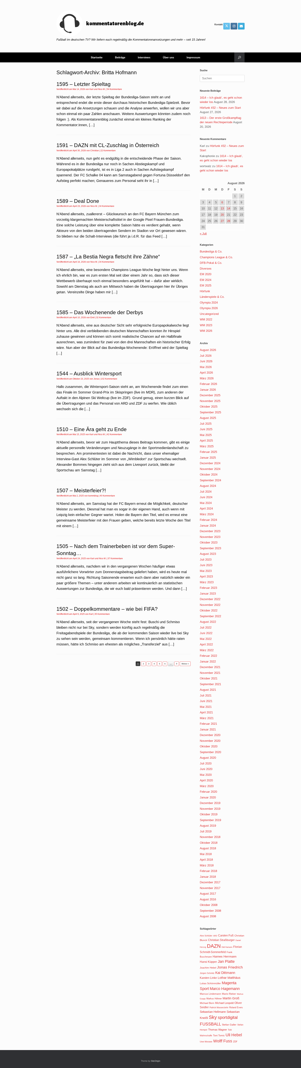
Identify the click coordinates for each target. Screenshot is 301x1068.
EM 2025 (205, 285)
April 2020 (206, 780)
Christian (94, 150)
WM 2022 (206, 319)
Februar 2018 (208, 871)
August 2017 (208, 893)
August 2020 (208, 757)
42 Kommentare (114, 434)
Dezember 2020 (210, 735)
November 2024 (210, 469)
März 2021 (207, 718)
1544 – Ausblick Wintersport (89, 373)
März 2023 (207, 582)
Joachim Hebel (208, 967)
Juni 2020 (206, 769)
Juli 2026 (205, 355)
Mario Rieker (229, 994)
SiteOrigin (155, 1061)
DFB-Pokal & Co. (211, 263)
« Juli (203, 233)
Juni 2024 (206, 497)
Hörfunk (205, 291)
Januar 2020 (208, 797)
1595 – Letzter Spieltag (83, 84)
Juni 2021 (206, 701)
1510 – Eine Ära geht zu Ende (91, 429)
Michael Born (207, 1003)
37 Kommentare (115, 558)
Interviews (144, 57)
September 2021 (210, 684)
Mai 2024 (206, 503)
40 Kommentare (107, 496)
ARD (215, 936)
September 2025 (210, 412)
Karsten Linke (208, 977)
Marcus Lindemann (210, 993)
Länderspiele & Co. (212, 296)
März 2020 (207, 786)
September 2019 (210, 820)
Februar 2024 (208, 520)
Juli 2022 (205, 627)
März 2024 (207, 514)
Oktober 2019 (208, 814)
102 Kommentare (109, 379)
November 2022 (210, 605)
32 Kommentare (103, 317)
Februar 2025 (208, 452)
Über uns (168, 57)
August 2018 (208, 848)
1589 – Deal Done (77, 201)
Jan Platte (226, 961)
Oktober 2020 (208, 746)
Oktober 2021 (208, 678)
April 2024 (206, 508)
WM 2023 (206, 325)
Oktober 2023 (208, 542)
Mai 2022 (206, 639)
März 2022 (207, 650)
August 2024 (208, 486)
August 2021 (208, 689)
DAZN (214, 946)
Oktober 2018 (208, 842)
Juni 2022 (206, 633)
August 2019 (208, 825)
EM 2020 (205, 274)
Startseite (96, 57)
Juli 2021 (205, 695)
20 (222, 214)
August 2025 (208, 418)
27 (222, 221)
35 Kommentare (102, 614)
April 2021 (206, 712)
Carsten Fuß (226, 935)
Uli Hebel (234, 1035)
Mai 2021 (206, 707)
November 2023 (210, 537)
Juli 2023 (205, 559)
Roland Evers (236, 1007)
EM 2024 (205, 280)
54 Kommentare (114, 89)
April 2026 (206, 372)
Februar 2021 (208, 723)
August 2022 (208, 621)
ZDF (235, 1041)
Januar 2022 (208, 661)
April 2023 (206, 576)
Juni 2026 (206, 361)
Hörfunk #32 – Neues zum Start (220, 107)
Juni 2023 (206, 565)
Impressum (193, 57)
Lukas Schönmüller (210, 983)
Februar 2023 (208, 587)
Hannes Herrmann (224, 956)
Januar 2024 (208, 525)
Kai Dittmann (225, 973)
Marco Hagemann (225, 988)
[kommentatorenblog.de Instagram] (234, 26)
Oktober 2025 (208, 406)
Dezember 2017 (210, 882)
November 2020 (210, 740)
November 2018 (210, 837)
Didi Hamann (227, 947)
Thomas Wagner (217, 1029)
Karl (91, 89)
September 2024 (210, 480)
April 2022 (206, 644)
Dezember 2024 (210, 463)
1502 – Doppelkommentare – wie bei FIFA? (107, 609)
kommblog (93, 496)
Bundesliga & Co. (211, 251)
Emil (92, 317)
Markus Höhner (214, 998)
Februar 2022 (208, 655)
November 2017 (210, 888)
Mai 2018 (206, 854)
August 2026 (208, 350)
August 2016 (208, 899)
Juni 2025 (206, 429)
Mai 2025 (206, 435)
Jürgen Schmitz (207, 973)
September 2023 (210, 548)
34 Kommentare (106, 206)
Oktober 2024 (208, 474)
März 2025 (207, 446)
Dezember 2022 (210, 599)
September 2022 (210, 616)
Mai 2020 (206, 774)
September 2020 (210, 752)
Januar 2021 (208, 729)
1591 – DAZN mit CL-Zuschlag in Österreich (107, 145)
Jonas (96, 379)
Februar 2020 (208, 791)
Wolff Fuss (222, 1041)
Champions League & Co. (216, 257)
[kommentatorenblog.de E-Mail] (241, 26)
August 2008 (208, 916)
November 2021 (210, 673)
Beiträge (120, 57)
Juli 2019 (205, 831)
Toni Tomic (219, 1035)
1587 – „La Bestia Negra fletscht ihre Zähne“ (108, 256)
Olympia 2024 (209, 302)
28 (228, 221)
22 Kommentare (108, 150)
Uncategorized (209, 314)
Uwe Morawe (206, 1041)
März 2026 (207, 378)
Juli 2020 (205, 763)
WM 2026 (206, 330)
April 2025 (206, 440)
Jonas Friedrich (230, 967)
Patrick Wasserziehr (219, 1007)
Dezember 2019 (210, 803)
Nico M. (101, 89)
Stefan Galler (229, 1024)
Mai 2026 (206, 367)
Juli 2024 (205, 491)
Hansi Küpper (208, 961)
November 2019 (210, 808)
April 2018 (206, 859)
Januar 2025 (208, 457)
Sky (213, 1017)
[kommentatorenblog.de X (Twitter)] (226, 26)
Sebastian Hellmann (213, 1011)
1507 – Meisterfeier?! (81, 490)
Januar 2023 (208, 593)
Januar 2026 (208, 389)
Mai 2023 (206, 571)
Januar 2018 (208, 876)
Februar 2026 (208, 384)
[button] (239, 57)
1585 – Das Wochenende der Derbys (99, 312)
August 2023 (208, 554)
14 (228, 208)
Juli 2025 (205, 423)
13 (222, 208)
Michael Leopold (224, 1003)
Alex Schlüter (206, 936)
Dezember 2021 (210, 667)
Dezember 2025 (210, 395)
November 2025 (210, 401)
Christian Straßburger (221, 940)
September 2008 (210, 910)
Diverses (205, 268)
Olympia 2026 (209, 308)
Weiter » (185, 664)
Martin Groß (231, 998)
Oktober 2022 (208, 610)
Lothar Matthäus (229, 977)
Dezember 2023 (210, 531)
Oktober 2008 (208, 905)
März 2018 (207, 865)
